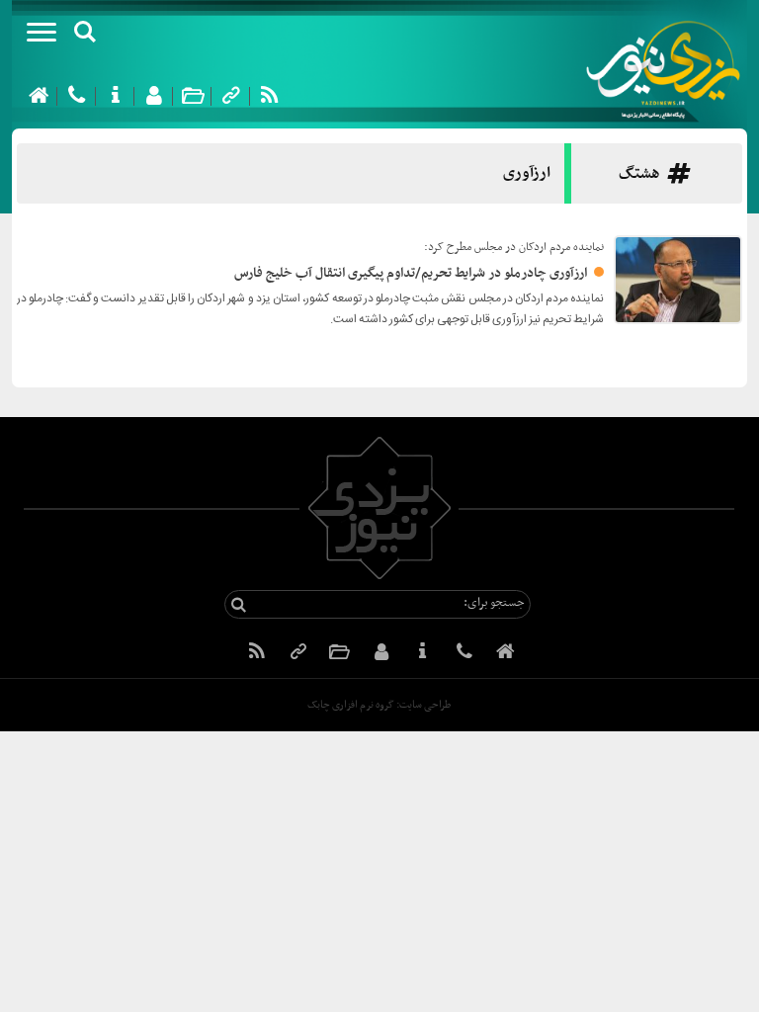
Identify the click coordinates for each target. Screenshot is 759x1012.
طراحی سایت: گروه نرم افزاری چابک (379, 705)
